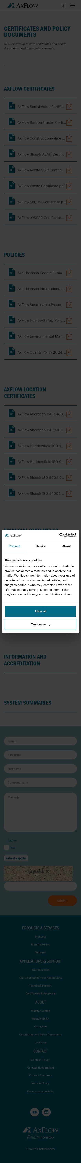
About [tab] (66, 546)
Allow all (40, 611)
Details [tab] (40, 546)
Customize (38, 624)
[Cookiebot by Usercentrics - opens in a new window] (59, 535)
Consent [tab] (14, 546)
